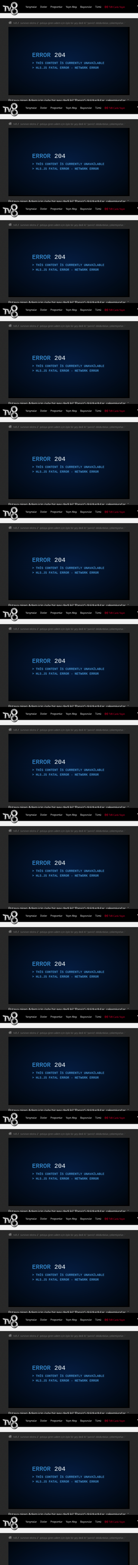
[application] (69, 782)
